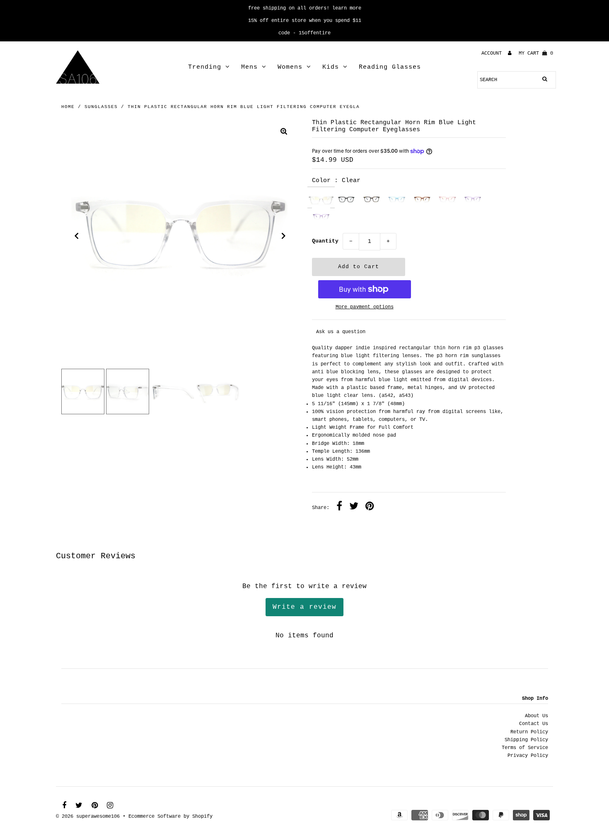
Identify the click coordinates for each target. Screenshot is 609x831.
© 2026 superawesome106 (88, 816)
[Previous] (77, 236)
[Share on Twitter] (353, 507)
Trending (204, 67)
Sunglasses (101, 106)
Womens (290, 67)
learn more (346, 8)
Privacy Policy (528, 756)
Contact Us (533, 724)
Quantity (325, 241)
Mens (249, 67)
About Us (536, 716)
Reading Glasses (390, 67)
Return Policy (529, 732)
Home (68, 106)
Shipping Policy (526, 740)
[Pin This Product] (369, 507)
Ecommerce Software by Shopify (170, 816)
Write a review (304, 607)
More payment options (365, 307)
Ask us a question (340, 332)
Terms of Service (525, 748)
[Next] (284, 236)
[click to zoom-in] (284, 132)
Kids (330, 67)
